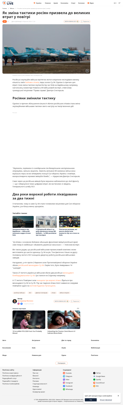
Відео (92, 3)
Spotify (98, 380)
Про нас (35, 373)
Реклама (36, 381)
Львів (64, 348)
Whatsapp (69, 389)
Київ (33, 348)
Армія (56, 3)
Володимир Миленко (25, 301)
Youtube (69, 373)
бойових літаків (32, 82)
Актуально (36, 340)
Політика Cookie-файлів (10, 384)
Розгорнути (61, 363)
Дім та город (66, 340)
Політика (94, 355)
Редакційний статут (9, 378)
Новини (48, 3)
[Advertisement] (45, 118)
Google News (100, 376)
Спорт (73, 3)
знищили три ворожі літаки (49, 280)
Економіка (64, 3)
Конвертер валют (39, 392)
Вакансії (35, 376)
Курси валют (37, 389)
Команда (36, 386)
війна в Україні (64, 293)
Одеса (64, 355)
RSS (97, 386)
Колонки (81, 3)
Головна (4, 8)
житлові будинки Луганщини (42, 286)
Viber (67, 380)
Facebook (69, 386)
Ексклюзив (6, 348)
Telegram (69, 376)
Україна (38, 3)
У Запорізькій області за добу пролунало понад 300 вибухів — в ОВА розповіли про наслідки (46, 232)
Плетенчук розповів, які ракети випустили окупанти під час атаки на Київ (69, 232)
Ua (115, 3)
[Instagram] (19, 304)
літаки (53, 293)
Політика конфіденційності (12, 376)
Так (91, 400)
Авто (4, 340)
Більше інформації (106, 400)
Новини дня (36, 355)
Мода (4, 355)
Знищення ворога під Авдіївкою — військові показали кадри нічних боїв (22, 232)
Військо (12, 8)
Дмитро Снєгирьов (41, 293)
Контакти (36, 378)
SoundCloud (100, 383)
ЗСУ (30, 293)
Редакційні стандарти (10, 381)
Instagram (69, 383)
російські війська (19, 293)
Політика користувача (10, 373)
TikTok (98, 373)
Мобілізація (95, 348)
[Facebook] (21, 304)
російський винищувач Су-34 (31, 265)
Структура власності (40, 384)
